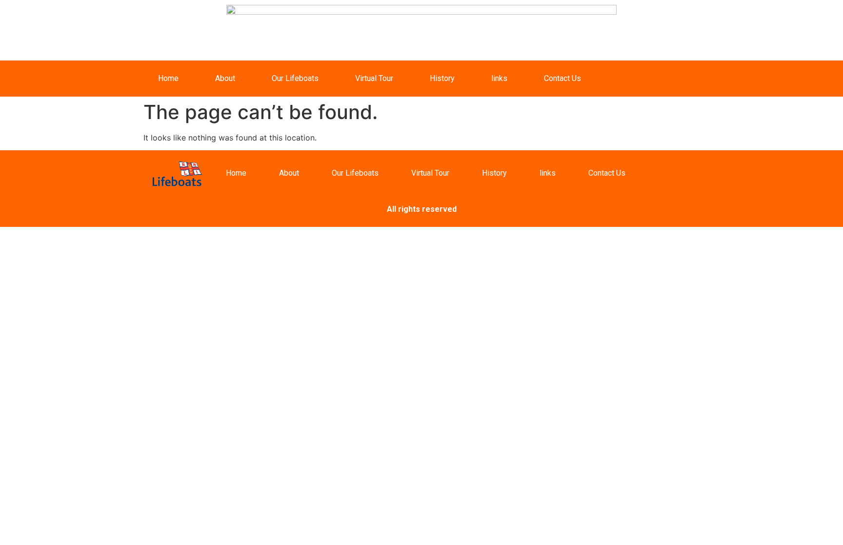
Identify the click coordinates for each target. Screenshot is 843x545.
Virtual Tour (374, 78)
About (225, 78)
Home (168, 78)
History (442, 78)
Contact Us (562, 78)
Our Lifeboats (295, 78)
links (499, 78)
